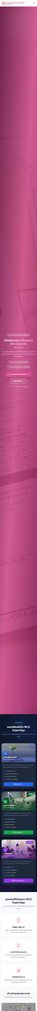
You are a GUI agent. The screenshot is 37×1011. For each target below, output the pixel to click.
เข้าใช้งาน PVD (17, 784)
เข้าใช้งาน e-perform (17, 881)
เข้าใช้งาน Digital (17, 832)
